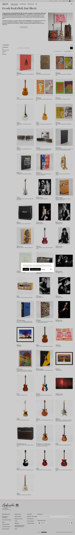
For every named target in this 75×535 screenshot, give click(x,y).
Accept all (26, 269)
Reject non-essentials (35, 269)
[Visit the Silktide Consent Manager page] (51, 269)
